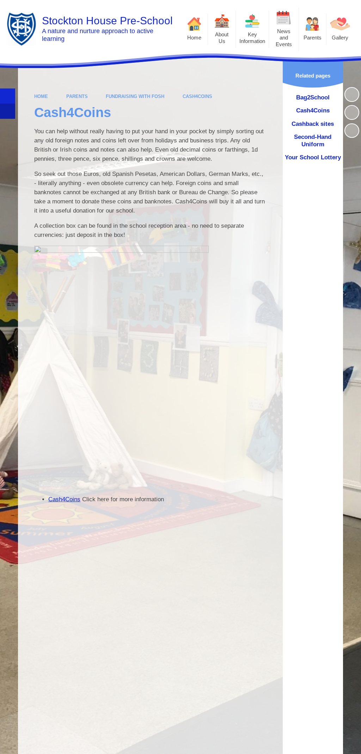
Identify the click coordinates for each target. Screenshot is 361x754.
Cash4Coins (197, 96)
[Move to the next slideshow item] (351, 130)
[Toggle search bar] (7, 96)
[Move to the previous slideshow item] (351, 112)
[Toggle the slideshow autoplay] (351, 94)
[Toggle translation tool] (7, 111)
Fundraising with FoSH (135, 96)
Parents (77, 96)
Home (41, 96)
